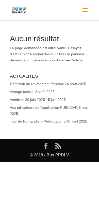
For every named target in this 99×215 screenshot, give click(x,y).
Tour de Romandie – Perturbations (37, 121)
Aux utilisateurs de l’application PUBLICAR (44, 107)
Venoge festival (22, 92)
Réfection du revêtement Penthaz (37, 84)
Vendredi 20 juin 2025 (27, 100)
